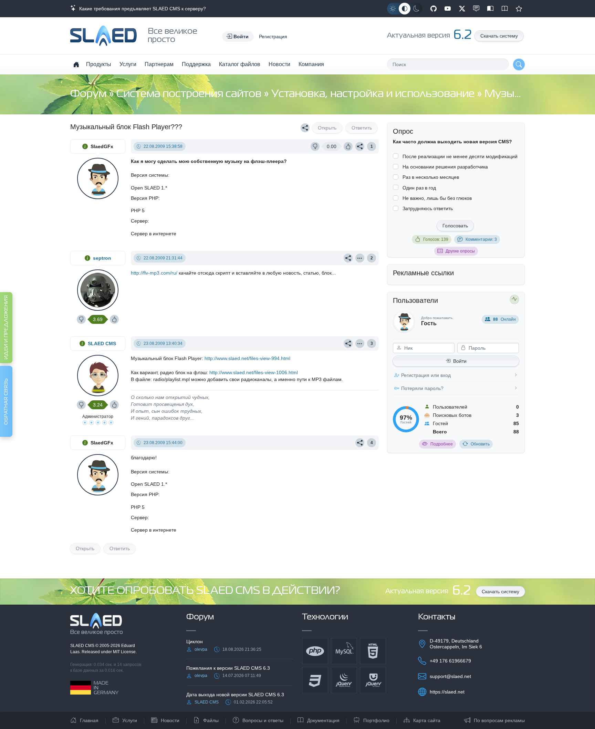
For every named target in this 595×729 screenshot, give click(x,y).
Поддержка (196, 64)
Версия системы (149, 175)
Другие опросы (460, 251)
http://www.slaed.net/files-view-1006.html (253, 372)
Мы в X (462, 8)
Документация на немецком (490, 8)
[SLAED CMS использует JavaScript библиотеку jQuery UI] (373, 680)
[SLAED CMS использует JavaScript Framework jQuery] (344, 680)
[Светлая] (393, 8)
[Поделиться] (305, 127)
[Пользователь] (359, 258)
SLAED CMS (102, 343)
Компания (311, 64)
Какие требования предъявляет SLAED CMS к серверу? (141, 8)
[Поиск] (519, 64)
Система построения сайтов (190, 94)
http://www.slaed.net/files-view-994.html (247, 358)
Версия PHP (144, 198)
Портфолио (376, 720)
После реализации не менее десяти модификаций (460, 156)
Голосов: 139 (435, 239)
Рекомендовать (519, 8)
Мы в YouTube (447, 8)
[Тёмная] (416, 8)
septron (102, 258)
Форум (89, 94)
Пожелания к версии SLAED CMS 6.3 (228, 668)
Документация (323, 720)
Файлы (211, 720)
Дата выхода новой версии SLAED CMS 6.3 (235, 694)
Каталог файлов (239, 64)
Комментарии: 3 (481, 239)
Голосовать (455, 225)
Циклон (194, 641)
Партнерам (159, 64)
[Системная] (404, 8)
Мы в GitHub (433, 8)
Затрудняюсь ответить (428, 208)
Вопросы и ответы (262, 720)
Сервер (139, 221)
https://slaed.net (447, 692)
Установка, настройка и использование (374, 94)
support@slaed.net (450, 676)
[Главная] (76, 64)
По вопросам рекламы (499, 720)
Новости (279, 64)
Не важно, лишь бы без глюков (437, 198)
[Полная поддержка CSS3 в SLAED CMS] (315, 680)
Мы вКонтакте (476, 8)
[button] (238, 36)
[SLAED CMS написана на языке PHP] (315, 651)
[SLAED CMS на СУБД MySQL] (344, 651)
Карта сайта (426, 720)
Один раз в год (419, 188)
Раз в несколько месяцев (431, 177)
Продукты (98, 64)
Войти (460, 361)
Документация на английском (505, 8)
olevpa (201, 649)
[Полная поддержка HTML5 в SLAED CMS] (373, 651)
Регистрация (273, 36)
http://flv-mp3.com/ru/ (154, 273)
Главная (89, 720)
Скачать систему (499, 36)
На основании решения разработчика (445, 167)
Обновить (480, 444)
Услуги (127, 64)
